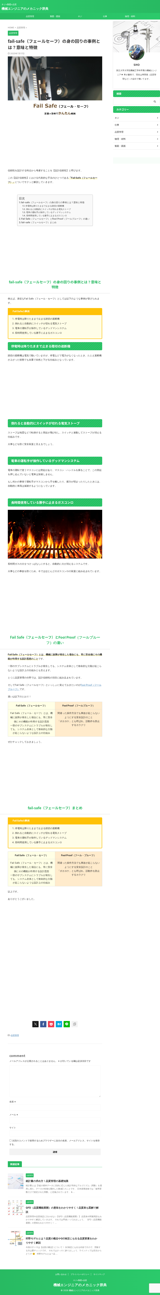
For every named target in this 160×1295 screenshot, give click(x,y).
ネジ (80, 16)
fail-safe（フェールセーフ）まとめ (38, 222)
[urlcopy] (74, 1024)
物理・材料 (130, 16)
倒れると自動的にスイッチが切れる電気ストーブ (48, 209)
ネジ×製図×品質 (80, 1280)
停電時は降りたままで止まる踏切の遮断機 (44, 206)
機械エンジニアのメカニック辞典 (25, 8)
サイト (12, 1127)
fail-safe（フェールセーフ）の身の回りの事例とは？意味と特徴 (52, 202)
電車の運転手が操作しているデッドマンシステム (48, 212)
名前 (12, 1101)
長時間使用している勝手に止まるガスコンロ (46, 215)
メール (13, 1114)
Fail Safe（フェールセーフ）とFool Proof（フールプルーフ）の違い (55, 218)
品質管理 (30, 16)
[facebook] (43, 1024)
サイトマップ (99, 1274)
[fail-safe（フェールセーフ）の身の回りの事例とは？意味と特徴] (59, 1024)
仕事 (105, 16)
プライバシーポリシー (80, 1274)
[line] (67, 1024)
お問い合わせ (61, 1274)
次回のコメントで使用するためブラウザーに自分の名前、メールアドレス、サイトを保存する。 (54, 1142)
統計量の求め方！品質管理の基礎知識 (47, 1180)
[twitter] (35, 1024)
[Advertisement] (55, 142)
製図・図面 (55, 16)
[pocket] (51, 1024)
